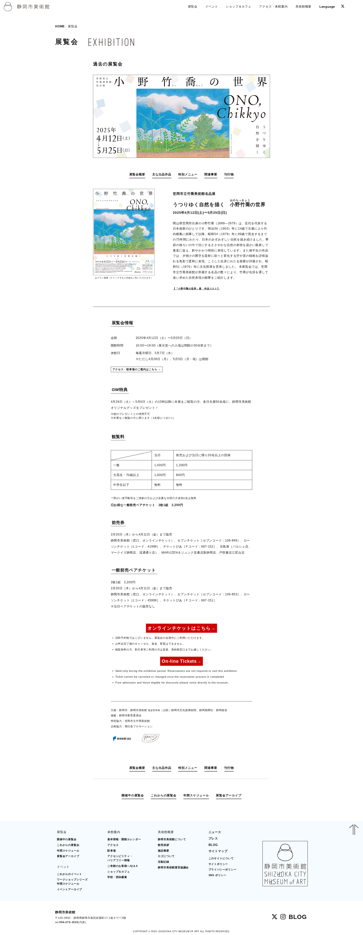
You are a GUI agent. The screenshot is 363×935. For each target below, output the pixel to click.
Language (327, 6)
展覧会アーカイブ (228, 795)
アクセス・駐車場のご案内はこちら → (136, 369)
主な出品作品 (161, 174)
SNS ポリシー (217, 875)
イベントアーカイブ (69, 889)
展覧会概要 (137, 174)
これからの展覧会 (163, 795)
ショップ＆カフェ (118, 871)
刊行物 (229, 174)
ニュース (215, 832)
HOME (60, 26)
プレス (213, 838)
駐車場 (111, 850)
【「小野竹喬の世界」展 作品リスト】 (196, 288)
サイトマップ (218, 851)
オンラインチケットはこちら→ (181, 628)
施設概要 (163, 850)
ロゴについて (166, 856)
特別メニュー (187, 174)
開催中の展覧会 (133, 795)
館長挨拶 (163, 845)
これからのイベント (69, 874)
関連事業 (210, 174)
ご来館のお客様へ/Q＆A (122, 866)
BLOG (213, 844)
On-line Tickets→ (181, 661)
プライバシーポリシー (223, 869)
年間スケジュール (196, 795)
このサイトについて (221, 858)
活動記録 (163, 861)
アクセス (113, 845)
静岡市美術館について (172, 839)
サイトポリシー (218, 864)
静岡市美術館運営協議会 (173, 867)
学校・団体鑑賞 (117, 877)
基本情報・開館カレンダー (124, 839)
